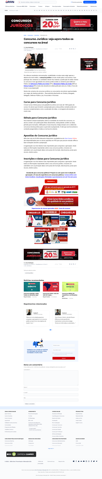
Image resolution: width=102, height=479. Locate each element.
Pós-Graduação (56, 422)
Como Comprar (8, 418)
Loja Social (7, 420)
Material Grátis (79, 416)
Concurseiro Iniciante (69, 6)
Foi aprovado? (35, 429)
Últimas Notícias (9, 6)
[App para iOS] (78, 461)
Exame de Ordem (56, 418)
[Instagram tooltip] (86, 461)
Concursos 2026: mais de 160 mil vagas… (51, 294)
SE (91, 10)
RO (82, 10)
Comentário (27, 369)
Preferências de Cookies (10, 431)
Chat (30, 416)
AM (39, 10)
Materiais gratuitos (82, 6)
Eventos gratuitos (77, 2)
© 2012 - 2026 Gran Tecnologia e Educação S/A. (18, 461)
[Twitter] (94, 461)
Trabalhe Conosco (9, 429)
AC (34, 10)
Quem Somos (8, 413)
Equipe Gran (65, 298)
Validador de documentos (11, 422)
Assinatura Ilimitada (89, 2)
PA (66, 10)
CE (46, 10)
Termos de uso (50, 461)
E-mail (26, 392)
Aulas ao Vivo (79, 418)
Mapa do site (61, 461)
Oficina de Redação (56, 434)
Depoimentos (79, 413)
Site (25, 397)
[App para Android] (81, 461)
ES (51, 10)
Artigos (47, 6)
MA (56, 10)
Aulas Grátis (79, 420)
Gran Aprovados (56, 6)
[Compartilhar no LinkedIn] (73, 49)
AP (41, 10)
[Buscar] (19, 2)
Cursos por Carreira (57, 427)
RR (84, 10)
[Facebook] (91, 461)
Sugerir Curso (79, 422)
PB (68, 10)
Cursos (40, 6)
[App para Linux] (76, 461)
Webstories (94, 6)
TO (96, 10)
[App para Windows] (73, 461)
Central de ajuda (33, 413)
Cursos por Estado (56, 429)
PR (75, 10)
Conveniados (8, 425)
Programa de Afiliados (10, 427)
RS (86, 10)
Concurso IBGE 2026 (22, 6)
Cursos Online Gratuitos (58, 436)
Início (25, 35)
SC (89, 10)
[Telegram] (96, 461)
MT (63, 10)
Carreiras (36, 35)
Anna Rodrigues (29, 47)
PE (70, 10)
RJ (77, 10)
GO (53, 10)
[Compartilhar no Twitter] (71, 49)
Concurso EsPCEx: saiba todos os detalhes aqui (31, 294)
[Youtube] (84, 461)
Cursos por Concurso (57, 425)
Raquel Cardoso (27, 296)
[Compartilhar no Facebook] (69, 49)
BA (44, 10)
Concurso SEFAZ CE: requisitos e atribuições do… (69, 295)
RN (79, 10)
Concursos (32, 6)
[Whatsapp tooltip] (89, 461)
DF (48, 10)
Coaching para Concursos (58, 416)
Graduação (54, 420)
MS (61, 10)
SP (93, 10)
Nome (25, 387)
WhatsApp (32, 418)
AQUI (56, 208)
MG (58, 10)
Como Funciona (8, 416)
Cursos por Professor (57, 431)
